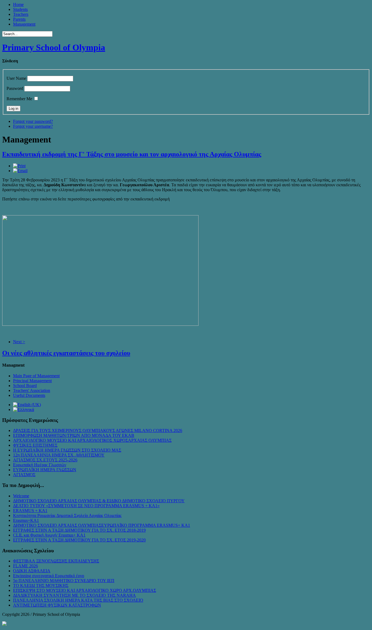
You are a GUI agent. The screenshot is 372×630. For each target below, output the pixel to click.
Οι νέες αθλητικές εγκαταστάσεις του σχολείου (66, 353)
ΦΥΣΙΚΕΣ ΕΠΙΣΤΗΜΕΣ (35, 445)
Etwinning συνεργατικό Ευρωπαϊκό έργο (48, 575)
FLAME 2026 (25, 566)
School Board (25, 385)
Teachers (20, 14)
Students (20, 9)
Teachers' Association (31, 390)
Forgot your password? (33, 121)
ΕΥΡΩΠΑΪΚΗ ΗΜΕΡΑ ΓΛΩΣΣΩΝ (44, 469)
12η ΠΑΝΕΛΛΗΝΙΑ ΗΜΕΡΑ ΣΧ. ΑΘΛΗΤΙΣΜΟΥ (59, 455)
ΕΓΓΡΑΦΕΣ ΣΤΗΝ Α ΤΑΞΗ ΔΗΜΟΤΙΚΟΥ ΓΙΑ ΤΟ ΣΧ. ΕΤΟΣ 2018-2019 (79, 530)
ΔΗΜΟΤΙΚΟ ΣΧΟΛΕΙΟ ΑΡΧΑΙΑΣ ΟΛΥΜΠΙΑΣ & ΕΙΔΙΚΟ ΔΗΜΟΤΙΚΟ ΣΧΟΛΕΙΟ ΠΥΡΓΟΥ (99, 500)
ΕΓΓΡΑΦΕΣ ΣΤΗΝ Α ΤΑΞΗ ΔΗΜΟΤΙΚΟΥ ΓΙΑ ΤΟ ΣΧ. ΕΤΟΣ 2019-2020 (79, 540)
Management (24, 24)
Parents (19, 19)
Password (15, 88)
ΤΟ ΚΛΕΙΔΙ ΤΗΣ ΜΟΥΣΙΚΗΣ (40, 585)
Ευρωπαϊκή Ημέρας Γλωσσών (39, 464)
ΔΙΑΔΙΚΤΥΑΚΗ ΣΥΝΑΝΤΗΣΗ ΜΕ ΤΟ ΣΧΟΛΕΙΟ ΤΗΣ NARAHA (74, 595)
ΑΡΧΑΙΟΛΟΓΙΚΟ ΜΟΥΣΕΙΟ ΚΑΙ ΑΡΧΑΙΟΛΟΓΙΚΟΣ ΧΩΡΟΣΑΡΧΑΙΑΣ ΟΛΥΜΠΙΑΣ (92, 440)
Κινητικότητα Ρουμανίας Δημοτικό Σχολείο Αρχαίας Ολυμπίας (67, 515)
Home (18, 4)
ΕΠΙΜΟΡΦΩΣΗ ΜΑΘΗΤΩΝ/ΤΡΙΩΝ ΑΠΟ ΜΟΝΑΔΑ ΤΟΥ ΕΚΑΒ (73, 435)
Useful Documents (29, 395)
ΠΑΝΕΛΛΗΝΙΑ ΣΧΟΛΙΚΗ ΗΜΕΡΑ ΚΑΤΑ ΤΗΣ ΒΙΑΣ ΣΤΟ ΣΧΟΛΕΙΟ (78, 600)
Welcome (21, 496)
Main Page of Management (36, 375)
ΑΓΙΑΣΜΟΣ (24, 474)
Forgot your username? (33, 126)
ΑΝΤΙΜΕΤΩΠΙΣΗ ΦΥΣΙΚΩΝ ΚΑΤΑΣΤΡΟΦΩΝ (57, 605)
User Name (16, 78)
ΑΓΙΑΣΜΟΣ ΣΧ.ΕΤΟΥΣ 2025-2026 (45, 460)
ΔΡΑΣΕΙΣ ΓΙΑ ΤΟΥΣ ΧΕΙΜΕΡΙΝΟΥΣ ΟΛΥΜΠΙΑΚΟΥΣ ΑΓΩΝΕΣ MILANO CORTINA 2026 (97, 430)
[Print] (19, 165)
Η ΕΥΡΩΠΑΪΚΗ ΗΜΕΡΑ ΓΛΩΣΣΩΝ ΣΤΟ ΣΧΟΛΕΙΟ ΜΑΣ (67, 450)
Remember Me (19, 98)
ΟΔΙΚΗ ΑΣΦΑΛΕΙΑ (31, 570)
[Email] (20, 170)
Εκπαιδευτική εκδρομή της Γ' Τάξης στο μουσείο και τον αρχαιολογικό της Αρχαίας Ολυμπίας (131, 154)
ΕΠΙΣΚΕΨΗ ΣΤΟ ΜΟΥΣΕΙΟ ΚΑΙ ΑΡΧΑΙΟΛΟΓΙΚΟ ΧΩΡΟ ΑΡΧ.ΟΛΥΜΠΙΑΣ (84, 590)
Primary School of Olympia (53, 47)
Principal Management (32, 380)
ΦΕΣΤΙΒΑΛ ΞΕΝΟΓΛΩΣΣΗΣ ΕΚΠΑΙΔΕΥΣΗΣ (56, 561)
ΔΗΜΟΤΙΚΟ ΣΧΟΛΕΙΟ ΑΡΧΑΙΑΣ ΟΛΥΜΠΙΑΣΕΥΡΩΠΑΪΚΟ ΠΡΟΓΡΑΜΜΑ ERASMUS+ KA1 (101, 525)
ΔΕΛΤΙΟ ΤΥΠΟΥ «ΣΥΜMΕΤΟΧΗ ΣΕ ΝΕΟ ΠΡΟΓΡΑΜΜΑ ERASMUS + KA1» (86, 505)
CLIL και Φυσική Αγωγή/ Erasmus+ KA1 (49, 535)
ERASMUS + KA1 (30, 510)
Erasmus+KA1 (26, 520)
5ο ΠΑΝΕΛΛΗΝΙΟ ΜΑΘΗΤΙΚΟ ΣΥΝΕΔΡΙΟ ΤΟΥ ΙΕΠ (63, 580)
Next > (19, 341)
